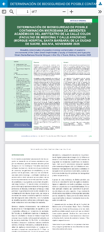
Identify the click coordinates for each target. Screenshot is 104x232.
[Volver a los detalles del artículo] (4, 4)
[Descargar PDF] (100, 4)
